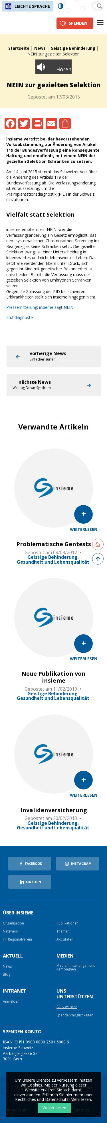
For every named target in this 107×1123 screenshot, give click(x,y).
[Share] (65, 123)
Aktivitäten (64, 939)
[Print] (38, 123)
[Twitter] (24, 123)
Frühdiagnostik (19, 317)
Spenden (78, 23)
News (40, 48)
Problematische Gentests (53, 544)
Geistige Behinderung (73, 48)
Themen (63, 931)
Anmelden (11, 1001)
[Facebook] (10, 123)
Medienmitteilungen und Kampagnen (76, 968)
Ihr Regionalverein (17, 939)
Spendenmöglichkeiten (74, 1015)
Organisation (13, 923)
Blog (6, 974)
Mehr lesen (80, 1099)
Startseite (18, 48)
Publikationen (67, 923)
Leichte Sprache (32, 6)
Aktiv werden (66, 1007)
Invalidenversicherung (53, 810)
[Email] (51, 123)
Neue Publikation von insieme (53, 677)
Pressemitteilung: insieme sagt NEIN (39, 307)
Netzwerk (10, 931)
